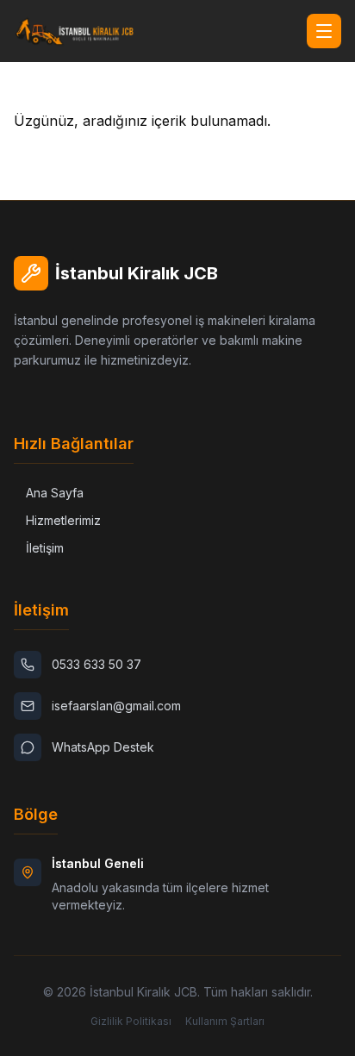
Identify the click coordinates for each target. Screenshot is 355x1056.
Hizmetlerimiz (63, 520)
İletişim (45, 547)
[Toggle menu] (324, 31)
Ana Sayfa (55, 492)
